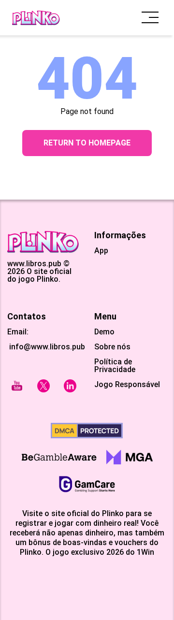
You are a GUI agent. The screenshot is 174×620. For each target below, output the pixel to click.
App (101, 251)
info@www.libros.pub (46, 346)
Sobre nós (112, 347)
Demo (104, 332)
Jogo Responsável (127, 385)
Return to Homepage (87, 142)
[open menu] (150, 17)
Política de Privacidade (114, 366)
